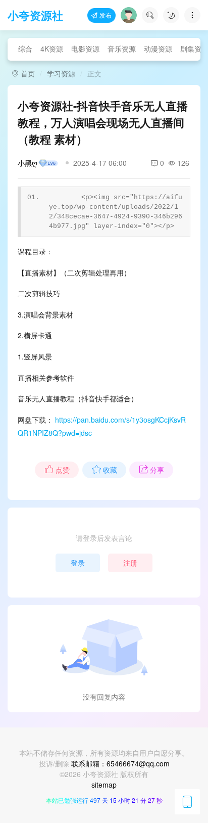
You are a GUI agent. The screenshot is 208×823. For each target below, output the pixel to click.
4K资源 (51, 48)
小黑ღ (27, 163)
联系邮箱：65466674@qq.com (120, 763)
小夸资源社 (35, 15)
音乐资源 (122, 48)
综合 (25, 48)
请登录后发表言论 (104, 538)
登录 (78, 563)
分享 (157, 470)
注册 (130, 563)
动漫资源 (158, 48)
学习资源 (61, 73)
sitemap (104, 785)
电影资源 (85, 48)
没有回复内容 (104, 697)
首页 (27, 73)
